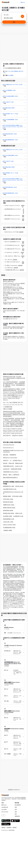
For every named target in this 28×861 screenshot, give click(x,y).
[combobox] (14, 15)
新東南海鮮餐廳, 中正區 (8, 519)
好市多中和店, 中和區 (8, 499)
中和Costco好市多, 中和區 (9, 524)
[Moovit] (5, 2)
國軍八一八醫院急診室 (14, 474)
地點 (16, 807)
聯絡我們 (15, 827)
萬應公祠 (5, 474)
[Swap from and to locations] (22, 16)
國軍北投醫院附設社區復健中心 (10, 477)
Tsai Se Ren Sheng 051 (8, 444)
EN (3, 815)
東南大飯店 (5, 454)
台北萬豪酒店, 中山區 (18, 516)
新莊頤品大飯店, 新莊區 (8, 513)
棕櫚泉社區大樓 (18, 463)
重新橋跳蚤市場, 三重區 (8, 486)
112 (10, 460)
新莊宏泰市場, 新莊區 (8, 502)
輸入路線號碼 (18, 804)
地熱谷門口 (5, 460)
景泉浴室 (5, 463)
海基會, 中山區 (18, 513)
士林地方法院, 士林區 (8, 521)
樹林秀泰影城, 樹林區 (8, 510)
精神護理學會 (13, 454)
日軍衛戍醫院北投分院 (8, 466)
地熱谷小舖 (11, 463)
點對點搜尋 (17, 816)
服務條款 (3, 827)
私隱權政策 (9, 827)
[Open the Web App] (5, 824)
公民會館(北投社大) (17, 460)
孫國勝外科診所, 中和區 (8, 504)
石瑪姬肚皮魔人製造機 (16, 469)
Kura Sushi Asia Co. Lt (8, 447)
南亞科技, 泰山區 (19, 486)
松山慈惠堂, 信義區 (7, 516)
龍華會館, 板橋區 (7, 496)
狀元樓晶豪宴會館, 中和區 (9, 527)
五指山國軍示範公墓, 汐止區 (9, 489)
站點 (16, 811)
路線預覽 (22, 206)
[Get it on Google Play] (5, 820)
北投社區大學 (6, 469)
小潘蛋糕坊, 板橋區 (7, 530)
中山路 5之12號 (18, 466)
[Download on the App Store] (15, 820)
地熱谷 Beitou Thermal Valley (10, 457)
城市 (16, 813)
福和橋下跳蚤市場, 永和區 (9, 507)
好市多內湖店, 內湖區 (17, 496)
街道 (16, 809)
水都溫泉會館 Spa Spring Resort (10, 471)
